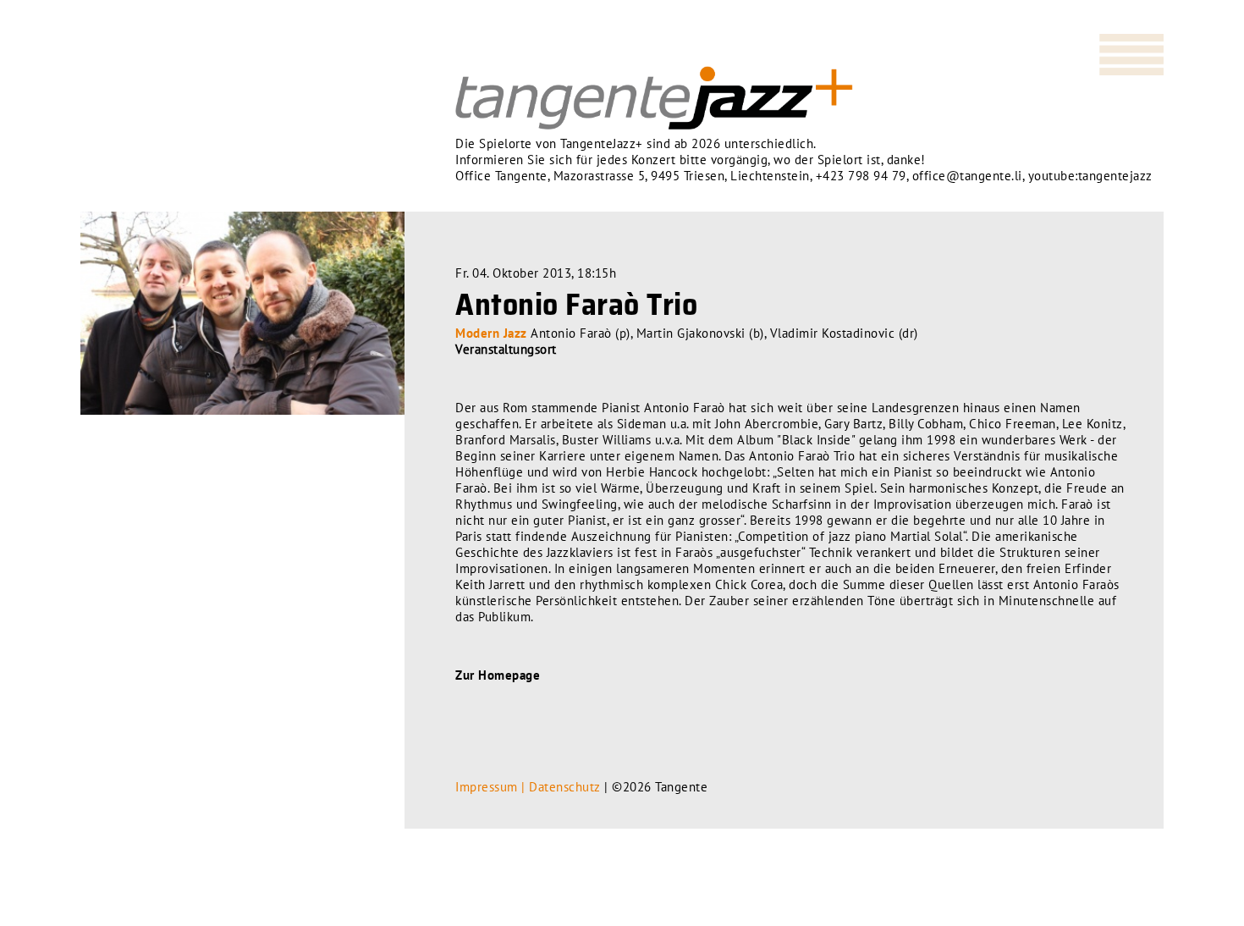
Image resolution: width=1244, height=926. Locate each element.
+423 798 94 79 (861, 176)
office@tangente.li (967, 176)
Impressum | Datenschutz (528, 787)
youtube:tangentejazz (1090, 176)
